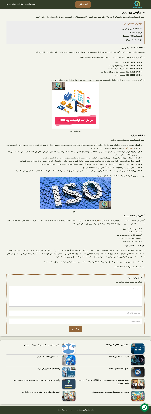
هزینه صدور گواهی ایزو (133, 40)
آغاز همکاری (83, 4)
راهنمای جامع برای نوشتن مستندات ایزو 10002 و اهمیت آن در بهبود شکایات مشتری (103, 382)
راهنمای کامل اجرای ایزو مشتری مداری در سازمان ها (41, 392)
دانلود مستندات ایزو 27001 (119, 356)
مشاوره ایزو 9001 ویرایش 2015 (117, 344)
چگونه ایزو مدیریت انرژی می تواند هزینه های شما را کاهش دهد (36, 380)
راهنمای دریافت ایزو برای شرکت (48, 368)
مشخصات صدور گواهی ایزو (132, 28)
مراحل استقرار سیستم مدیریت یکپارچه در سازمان (42, 344)
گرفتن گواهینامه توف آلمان (119, 368)
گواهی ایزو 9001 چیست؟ (132, 36)
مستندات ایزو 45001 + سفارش (48, 356)
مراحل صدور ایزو (136, 32)
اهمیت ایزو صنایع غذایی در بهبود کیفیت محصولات (110, 392)
